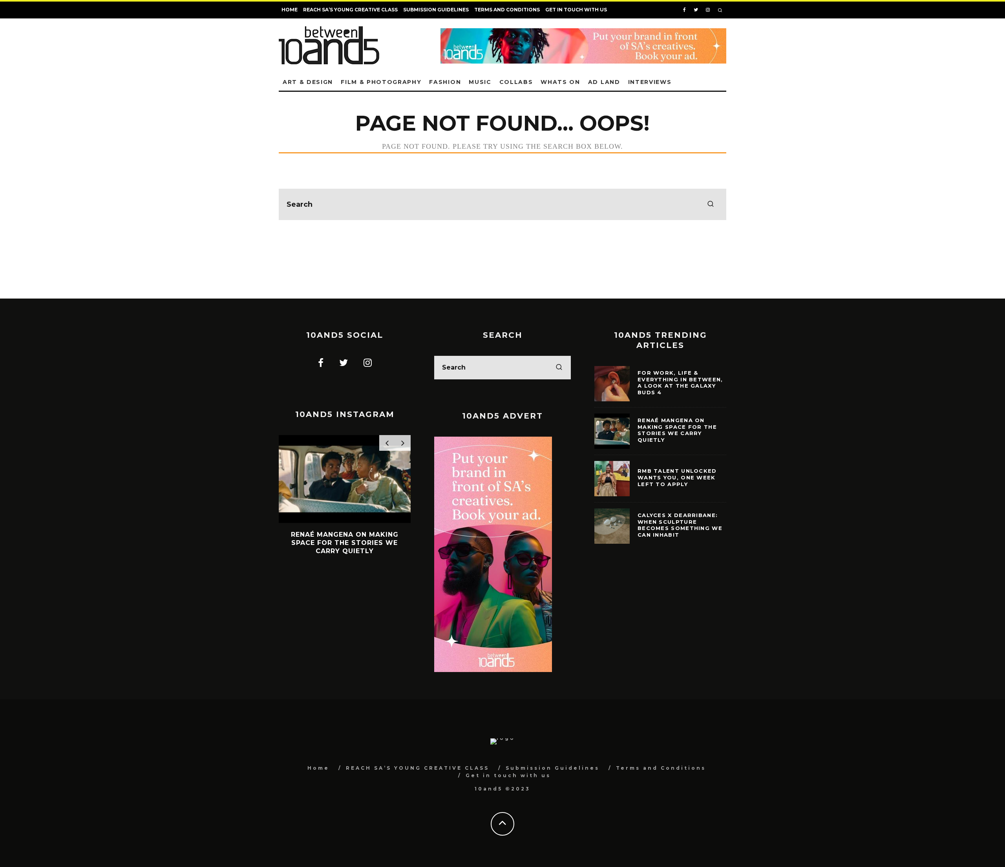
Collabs (516, 82)
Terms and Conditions (507, 10)
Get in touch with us (576, 10)
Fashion (445, 82)
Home (289, 10)
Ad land (604, 82)
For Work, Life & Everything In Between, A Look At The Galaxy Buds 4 (680, 383)
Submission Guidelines (436, 10)
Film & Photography (381, 82)
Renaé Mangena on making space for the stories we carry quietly (677, 430)
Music (480, 82)
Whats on (560, 82)
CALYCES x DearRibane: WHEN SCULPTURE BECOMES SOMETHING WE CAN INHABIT (680, 525)
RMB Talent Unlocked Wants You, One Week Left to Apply (677, 477)
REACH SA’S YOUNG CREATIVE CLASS (350, 10)
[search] (710, 204)
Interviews (650, 82)
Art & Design (308, 82)
